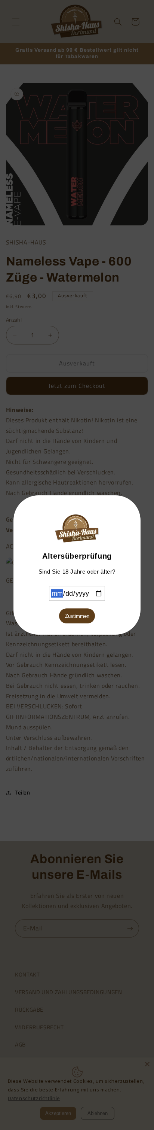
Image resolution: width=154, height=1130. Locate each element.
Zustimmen (77, 616)
